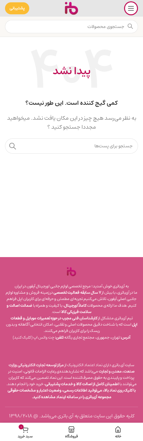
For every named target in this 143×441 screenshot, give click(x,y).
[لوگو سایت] (71, 8)
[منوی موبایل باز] (131, 8)
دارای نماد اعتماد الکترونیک (89, 365)
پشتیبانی (17, 8)
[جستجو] (12, 146)
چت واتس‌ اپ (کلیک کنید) (33, 337)
